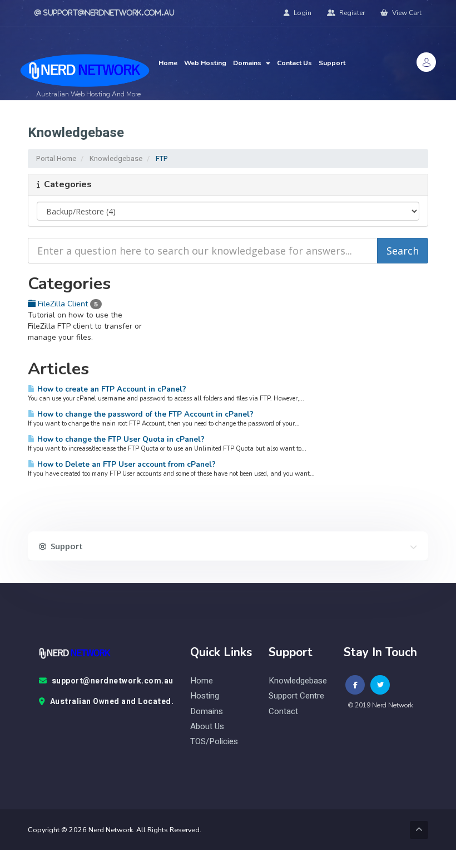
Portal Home (56, 158)
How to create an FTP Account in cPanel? (110, 389)
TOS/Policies (214, 742)
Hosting (204, 696)
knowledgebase (298, 681)
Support (332, 62)
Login (301, 12)
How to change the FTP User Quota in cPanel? (120, 439)
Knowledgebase (116, 158)
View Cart (406, 12)
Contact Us (294, 62)
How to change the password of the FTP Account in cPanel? (144, 414)
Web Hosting (205, 62)
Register (351, 12)
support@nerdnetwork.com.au (113, 681)
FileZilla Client (67, 304)
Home (167, 62)
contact (283, 711)
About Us (207, 726)
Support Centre (296, 696)
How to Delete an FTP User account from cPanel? (125, 464)
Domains (249, 62)
